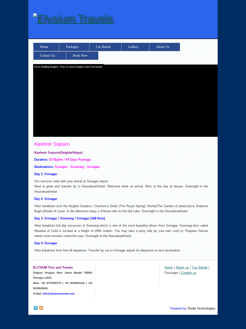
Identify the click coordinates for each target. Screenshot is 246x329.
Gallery (133, 47)
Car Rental (103, 47)
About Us (162, 47)
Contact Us (47, 55)
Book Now (80, 55)
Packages (72, 47)
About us (182, 267)
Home (44, 47)
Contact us (188, 273)
